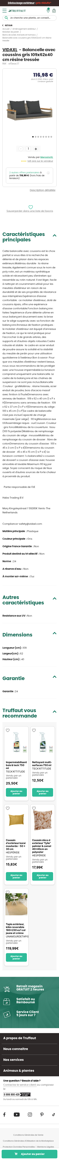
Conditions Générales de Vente (28, 1135)
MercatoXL (46, 157)
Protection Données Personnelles (19, 1147)
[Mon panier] (54, 10)
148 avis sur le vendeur (40, 161)
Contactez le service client (20, 1085)
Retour (8, 25)
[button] (32, 136)
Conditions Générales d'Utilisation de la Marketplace (28, 1141)
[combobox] (29, 18)
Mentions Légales (45, 1147)
